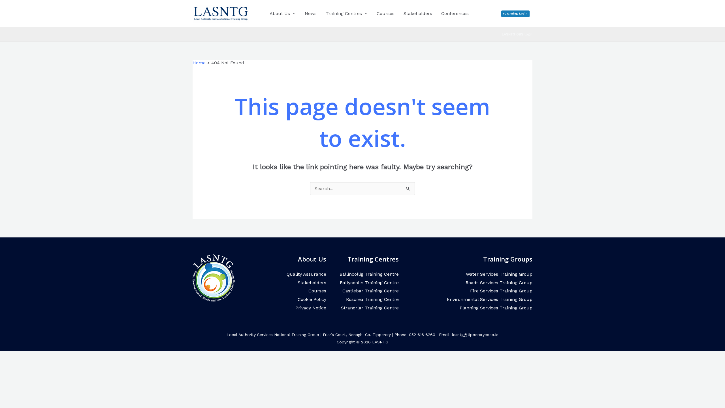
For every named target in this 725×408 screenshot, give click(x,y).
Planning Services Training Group (496, 308)
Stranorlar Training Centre (370, 308)
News (311, 13)
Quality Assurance (306, 274)
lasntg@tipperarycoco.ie (475, 334)
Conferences (455, 13)
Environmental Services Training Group (489, 299)
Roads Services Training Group (499, 282)
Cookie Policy (312, 299)
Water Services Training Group (499, 274)
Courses (386, 13)
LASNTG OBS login (517, 34)
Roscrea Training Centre (372, 299)
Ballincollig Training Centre (369, 274)
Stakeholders (418, 13)
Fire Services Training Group (501, 291)
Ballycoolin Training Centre (369, 282)
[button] (515, 13)
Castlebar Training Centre (370, 291)
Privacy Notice (310, 308)
